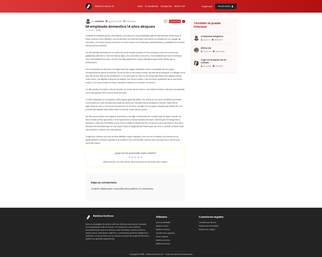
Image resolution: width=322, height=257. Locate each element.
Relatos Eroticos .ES (104, 6)
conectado (118, 188)
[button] (166, 6)
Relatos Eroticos (103, 216)
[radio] (129, 157)
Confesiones (175, 21)
